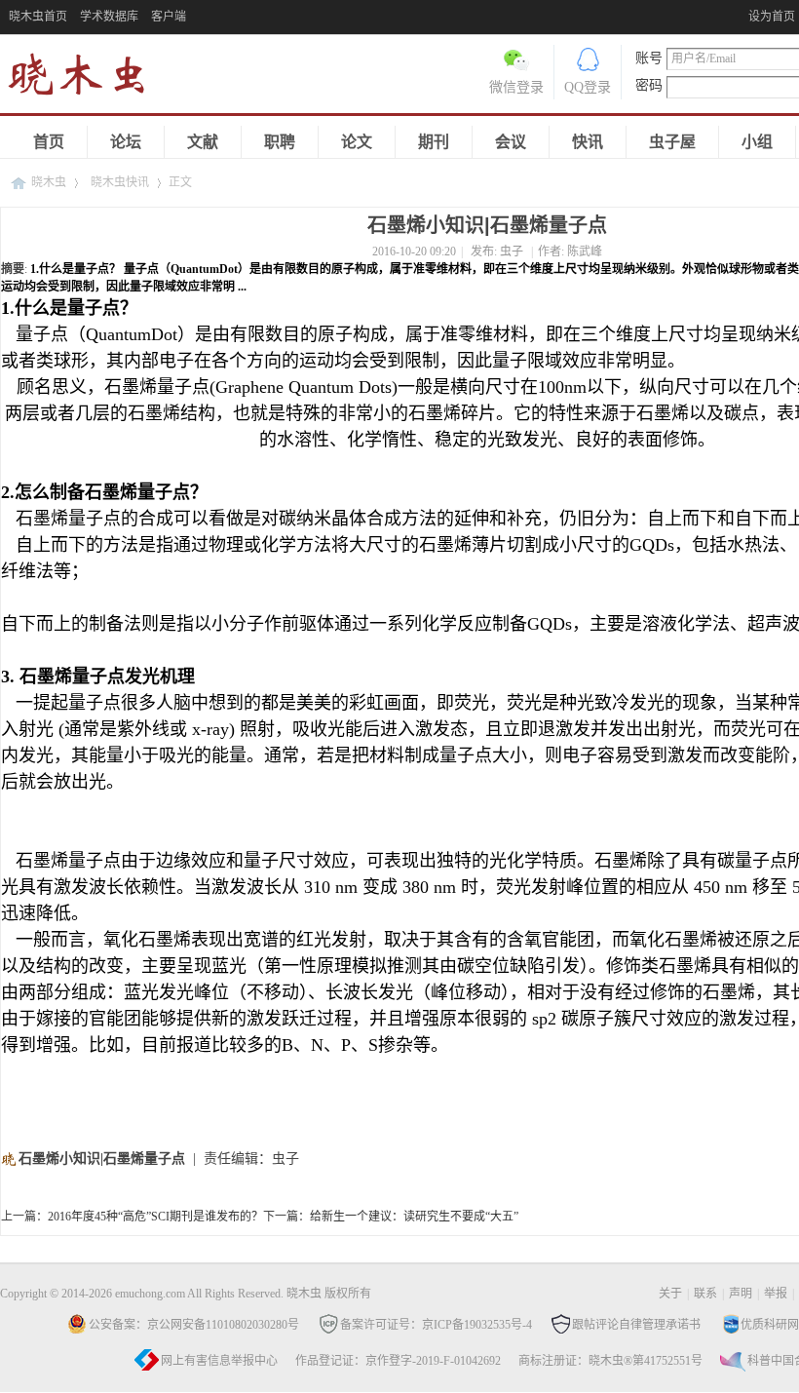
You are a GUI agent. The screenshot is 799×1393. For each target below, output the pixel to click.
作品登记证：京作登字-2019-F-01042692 (398, 1361)
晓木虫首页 (38, 16)
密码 (649, 85)
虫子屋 (672, 142)
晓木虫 (48, 182)
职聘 (279, 142)
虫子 (511, 251)
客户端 (168, 16)
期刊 (433, 142)
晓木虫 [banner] (88, 78)
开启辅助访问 (743, 13)
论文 (356, 142)
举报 (775, 1293)
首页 (48, 142)
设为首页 (771, 16)
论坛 (125, 142)
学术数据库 (109, 16)
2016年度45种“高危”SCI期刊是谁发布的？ (155, 1216)
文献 (202, 142)
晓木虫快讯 (120, 182)
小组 (757, 142)
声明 (740, 1293)
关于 (670, 1293)
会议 (510, 142)
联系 (705, 1293)
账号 (649, 58)
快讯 (587, 142)
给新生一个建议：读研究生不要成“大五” (414, 1216)
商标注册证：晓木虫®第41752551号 (610, 1361)
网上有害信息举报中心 (219, 1361)
